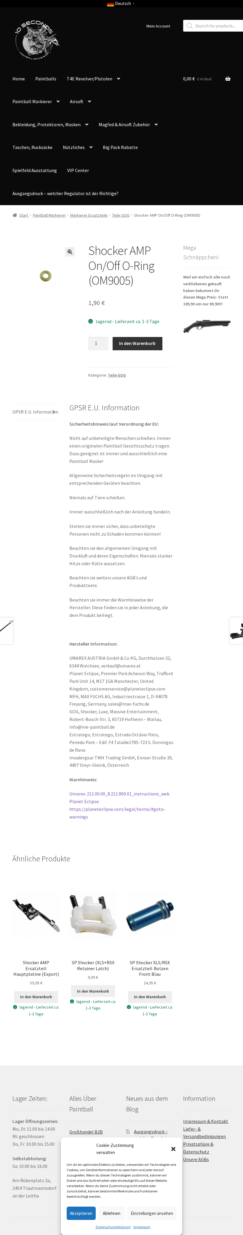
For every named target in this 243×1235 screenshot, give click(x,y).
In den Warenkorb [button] (36, 996)
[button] (173, 1149)
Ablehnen (111, 1213)
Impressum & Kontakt (205, 1121)
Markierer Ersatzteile (89, 215)
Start (23, 215)
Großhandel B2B (86, 1132)
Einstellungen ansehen (152, 1213)
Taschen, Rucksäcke (32, 147)
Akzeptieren (81, 1213)
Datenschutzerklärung (113, 1227)
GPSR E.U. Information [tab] (35, 412)
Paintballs (45, 79)
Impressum (142, 1227)
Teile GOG (121, 215)
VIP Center (78, 170)
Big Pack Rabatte (120, 147)
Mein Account (158, 26)
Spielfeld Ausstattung (34, 170)
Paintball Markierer (49, 215)
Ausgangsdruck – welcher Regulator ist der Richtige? (65, 193)
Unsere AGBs (196, 1159)
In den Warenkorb (137, 343)
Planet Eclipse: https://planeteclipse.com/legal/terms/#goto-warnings (117, 809)
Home (18, 79)
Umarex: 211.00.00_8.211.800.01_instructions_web (119, 794)
